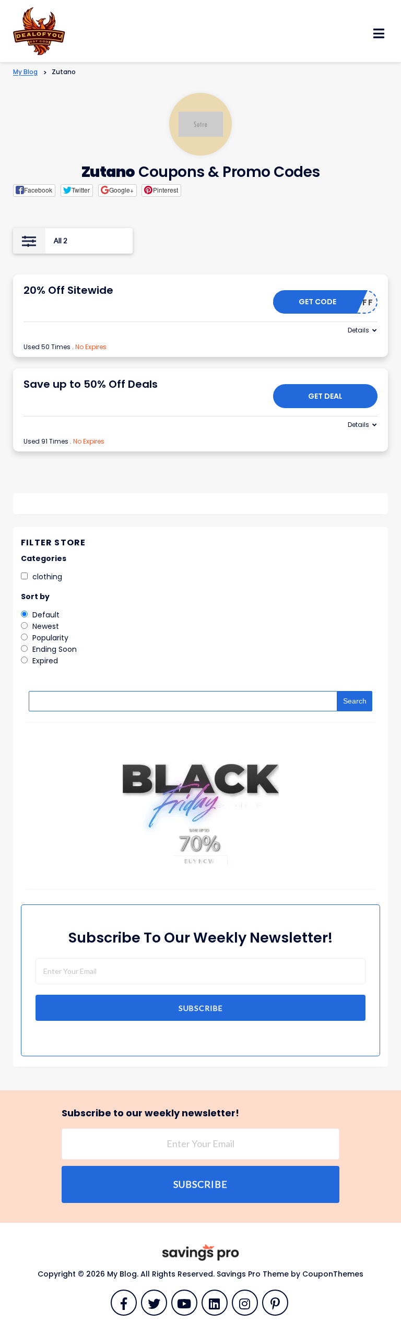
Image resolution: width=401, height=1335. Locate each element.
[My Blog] (39, 30)
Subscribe (201, 1008)
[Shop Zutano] (201, 124)
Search (355, 701)
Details (358, 330)
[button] (34, 190)
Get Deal (325, 396)
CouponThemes (332, 1274)
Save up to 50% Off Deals (90, 384)
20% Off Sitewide (68, 290)
